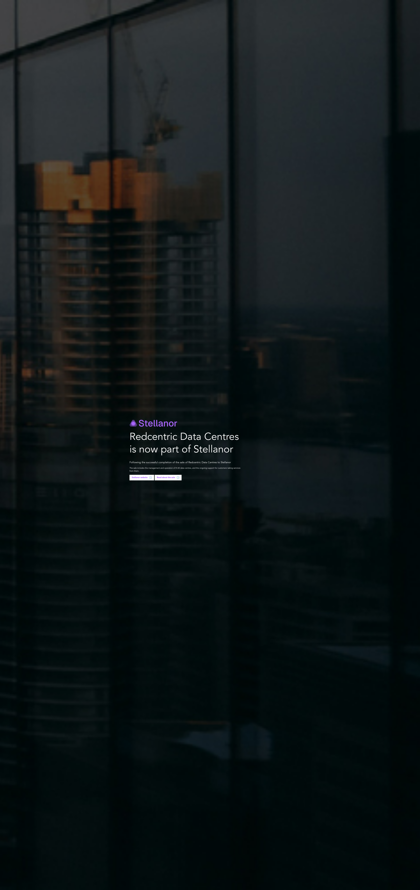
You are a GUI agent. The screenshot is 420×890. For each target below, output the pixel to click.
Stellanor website (140, 478)
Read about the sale (166, 478)
